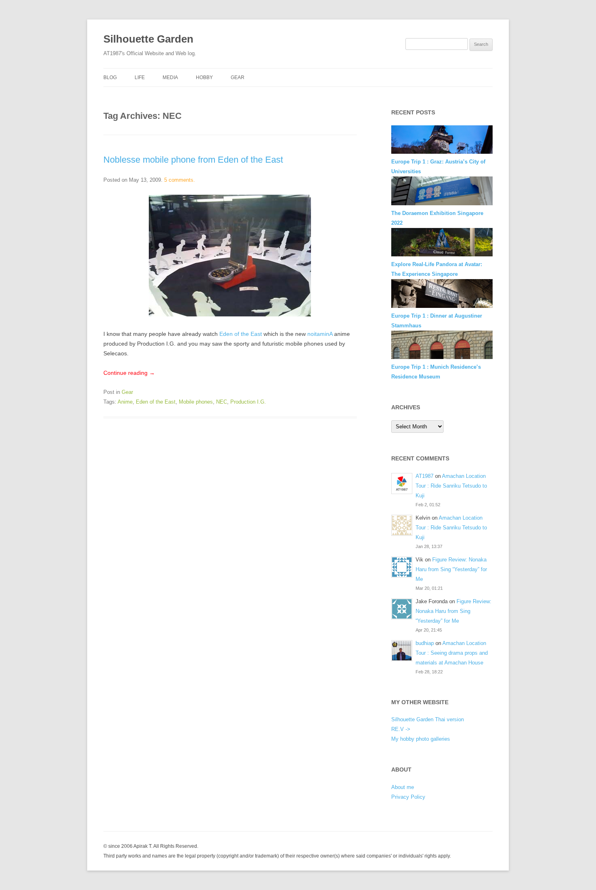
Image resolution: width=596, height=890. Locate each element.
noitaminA (319, 334)
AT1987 (424, 476)
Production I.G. (248, 402)
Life (140, 77)
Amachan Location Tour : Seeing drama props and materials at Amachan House (452, 653)
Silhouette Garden (148, 39)
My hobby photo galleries (420, 739)
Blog (110, 77)
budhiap (425, 643)
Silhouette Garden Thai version (427, 719)
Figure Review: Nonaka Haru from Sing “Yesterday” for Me (451, 569)
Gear (237, 77)
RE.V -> (400, 729)
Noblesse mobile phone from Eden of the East (193, 160)
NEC (221, 402)
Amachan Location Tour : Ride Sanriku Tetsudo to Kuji (451, 486)
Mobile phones (196, 402)
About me (402, 787)
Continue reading (129, 373)
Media (170, 77)
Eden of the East (240, 334)
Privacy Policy (408, 797)
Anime (125, 402)
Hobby (204, 77)
